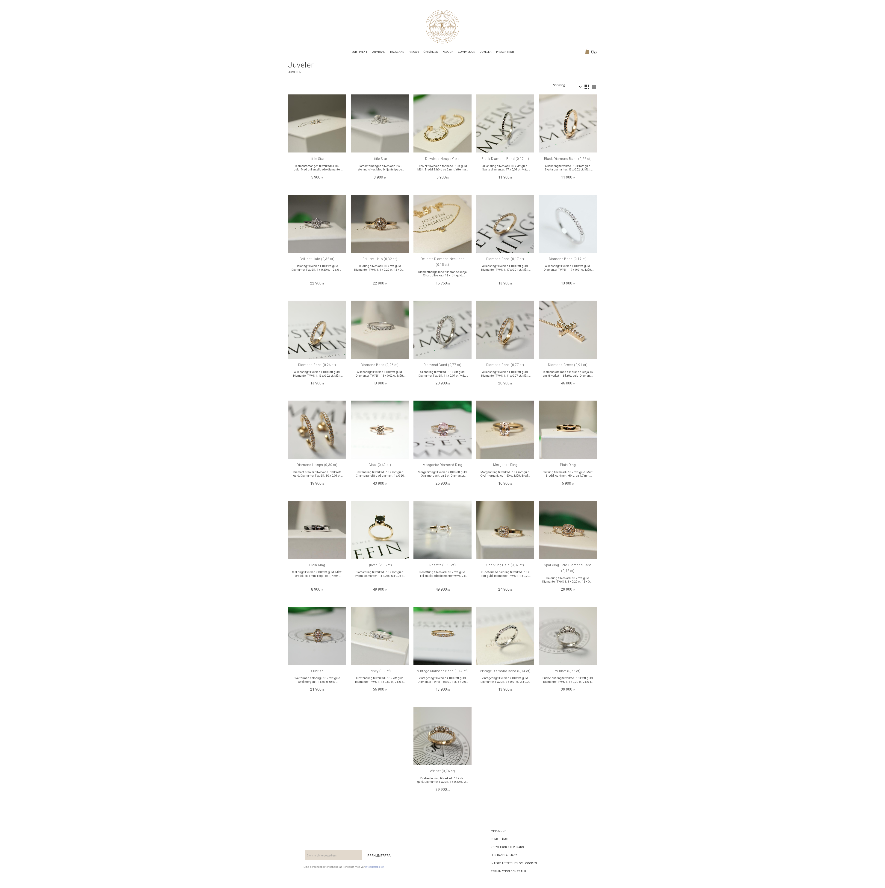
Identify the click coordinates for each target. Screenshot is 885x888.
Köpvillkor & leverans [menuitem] (507, 847)
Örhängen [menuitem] (430, 51)
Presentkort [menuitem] (506, 51)
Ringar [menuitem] (414, 51)
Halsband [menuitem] (397, 51)
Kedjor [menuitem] (448, 51)
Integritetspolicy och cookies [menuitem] (514, 863)
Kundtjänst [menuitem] (500, 839)
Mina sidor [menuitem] (498, 830)
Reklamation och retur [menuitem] (508, 871)
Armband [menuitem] (379, 51)
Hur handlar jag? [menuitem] (504, 855)
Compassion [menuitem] (466, 51)
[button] (587, 87)
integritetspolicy (374, 866)
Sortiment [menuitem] (359, 51)
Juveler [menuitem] (486, 51)
